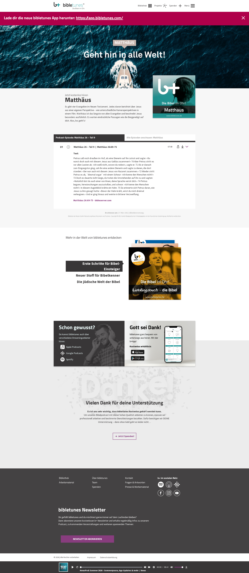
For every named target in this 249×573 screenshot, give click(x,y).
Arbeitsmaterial (66, 482)
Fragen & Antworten (135, 482)
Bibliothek (64, 478)
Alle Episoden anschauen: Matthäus (145, 137)
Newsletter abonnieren (87, 539)
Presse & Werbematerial (137, 487)
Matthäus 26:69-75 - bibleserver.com (92, 200)
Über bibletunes (99, 478)
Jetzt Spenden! (126, 436)
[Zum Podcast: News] (63, 570)
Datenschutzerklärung (108, 557)
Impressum (91, 557)
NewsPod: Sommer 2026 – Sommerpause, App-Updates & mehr (109, 570)
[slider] (111, 567)
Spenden (96, 487)
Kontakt (129, 478)
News (143, 570)
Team (94, 482)
